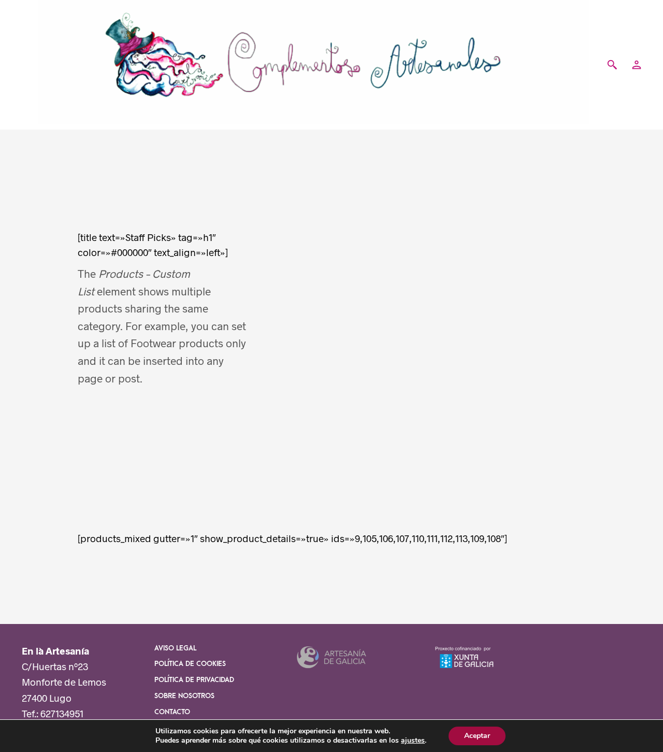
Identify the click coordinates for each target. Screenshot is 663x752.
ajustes (413, 740)
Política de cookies (190, 664)
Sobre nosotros (184, 696)
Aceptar (477, 736)
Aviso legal (175, 648)
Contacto (172, 712)
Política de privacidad (194, 680)
